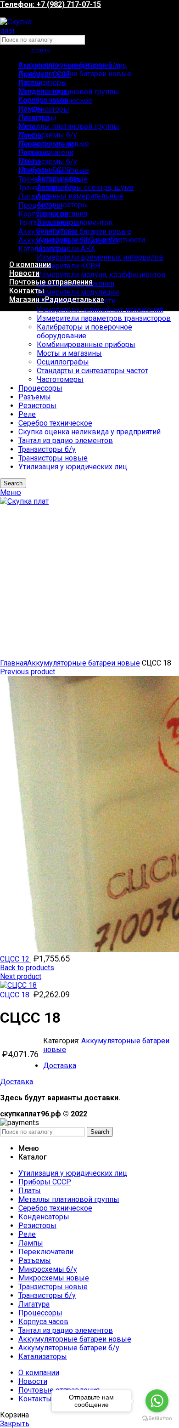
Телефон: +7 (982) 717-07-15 (50, 4)
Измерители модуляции (78, 292)
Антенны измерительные (80, 196)
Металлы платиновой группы (68, 126)
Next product (20, 976)
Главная (13, 663)
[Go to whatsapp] (156, 1400)
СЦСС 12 (15, 959)
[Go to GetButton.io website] (157, 1419)
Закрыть (14, 1423)
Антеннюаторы (62, 204)
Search (99, 1131)
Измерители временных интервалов (100, 257)
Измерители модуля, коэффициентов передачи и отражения (101, 279)
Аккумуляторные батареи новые (74, 73)
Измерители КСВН (68, 266)
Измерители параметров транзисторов (104, 318)
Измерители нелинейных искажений (100, 309)
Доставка (59, 1065)
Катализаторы (42, 82)
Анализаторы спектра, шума (85, 187)
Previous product (27, 671)
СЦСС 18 (15, 994)
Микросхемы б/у (47, 135)
